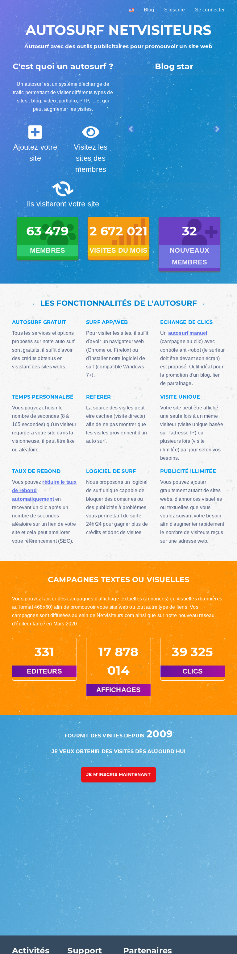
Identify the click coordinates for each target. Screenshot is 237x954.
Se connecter (210, 9)
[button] (131, 129)
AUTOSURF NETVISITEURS (118, 30)
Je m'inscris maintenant (118, 781)
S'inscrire (174, 9)
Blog (149, 9)
